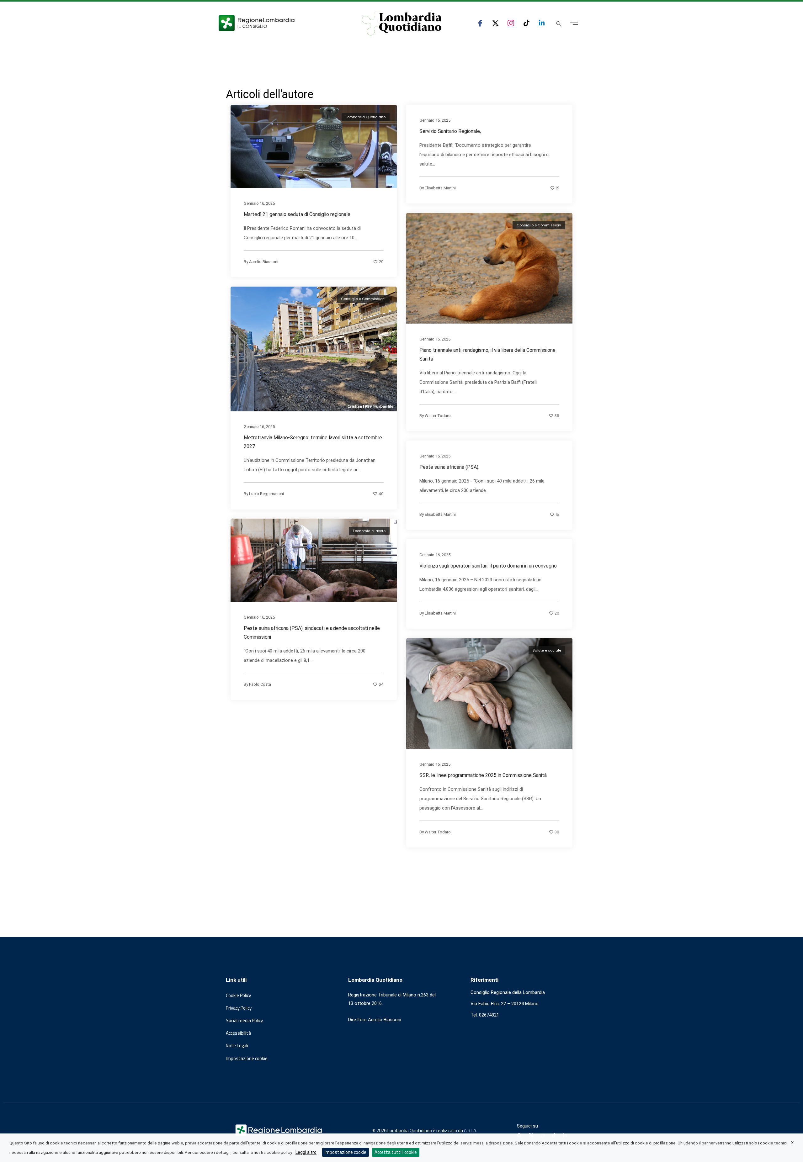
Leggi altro (305, 1152)
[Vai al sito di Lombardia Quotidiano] (402, 23)
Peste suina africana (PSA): (449, 467)
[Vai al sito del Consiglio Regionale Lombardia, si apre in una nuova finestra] (280, 23)
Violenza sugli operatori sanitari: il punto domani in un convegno (488, 566)
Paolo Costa (260, 684)
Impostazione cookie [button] (247, 1058)
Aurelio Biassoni (263, 261)
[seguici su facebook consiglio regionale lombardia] (480, 23)
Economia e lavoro (369, 530)
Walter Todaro (438, 415)
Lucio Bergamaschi (266, 493)
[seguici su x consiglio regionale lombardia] (495, 23)
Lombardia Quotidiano (366, 116)
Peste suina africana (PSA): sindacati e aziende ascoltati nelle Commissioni (312, 632)
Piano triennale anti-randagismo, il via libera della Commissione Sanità (487, 354)
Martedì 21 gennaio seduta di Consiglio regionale (297, 214)
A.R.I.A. (470, 1130)
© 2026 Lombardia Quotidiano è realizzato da (418, 1130)
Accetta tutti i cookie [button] (396, 1152)
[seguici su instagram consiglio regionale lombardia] (511, 23)
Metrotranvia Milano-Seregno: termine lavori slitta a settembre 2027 (313, 442)
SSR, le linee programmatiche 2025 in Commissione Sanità (483, 775)
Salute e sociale (547, 650)
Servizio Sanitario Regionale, (450, 131)
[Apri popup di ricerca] (558, 23)
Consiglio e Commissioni (539, 225)
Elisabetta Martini (440, 187)
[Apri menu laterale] (573, 23)
